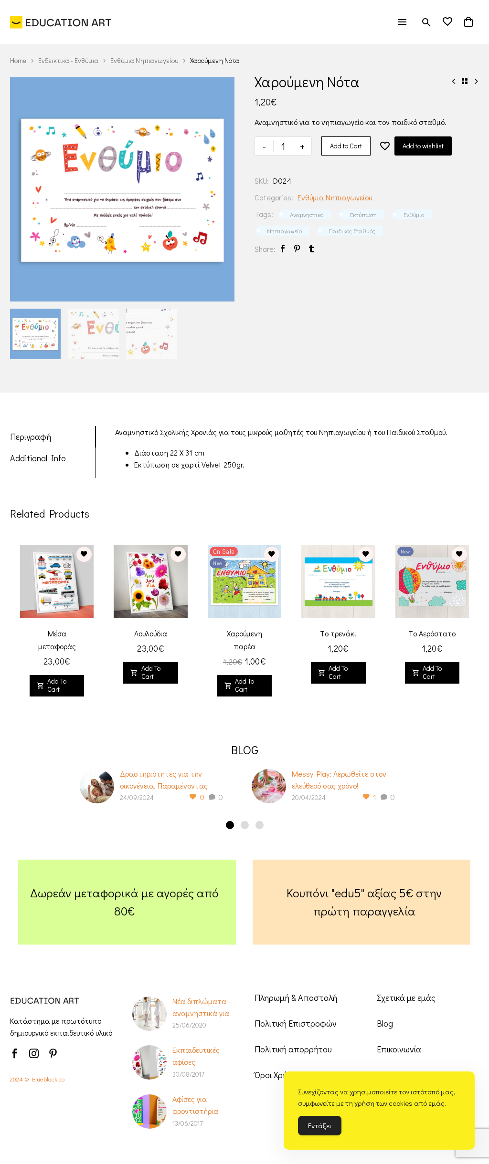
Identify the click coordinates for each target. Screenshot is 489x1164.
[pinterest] (53, 1053)
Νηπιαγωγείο (284, 231)
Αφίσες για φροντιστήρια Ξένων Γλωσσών (200, 1111)
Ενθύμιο (414, 214)
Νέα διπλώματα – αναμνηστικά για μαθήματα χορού (202, 1013)
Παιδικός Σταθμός (352, 231)
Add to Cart (346, 145)
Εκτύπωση (363, 214)
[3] (259, 825)
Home (18, 60)
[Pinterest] (297, 249)
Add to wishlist (423, 145)
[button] (426, 22)
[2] (245, 825)
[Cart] (468, 22)
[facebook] (15, 1053)
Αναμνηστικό (306, 214)
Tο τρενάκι (338, 633)
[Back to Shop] (464, 81)
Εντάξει (319, 1125)
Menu (402, 22)
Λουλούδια (150, 633)
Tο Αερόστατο (432, 633)
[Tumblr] (311, 249)
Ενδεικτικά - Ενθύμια (68, 60)
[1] (230, 825)
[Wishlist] (447, 22)
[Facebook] (283, 249)
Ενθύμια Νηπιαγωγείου (144, 60)
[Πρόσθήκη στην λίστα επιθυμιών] (384, 146)
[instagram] (34, 1053)
